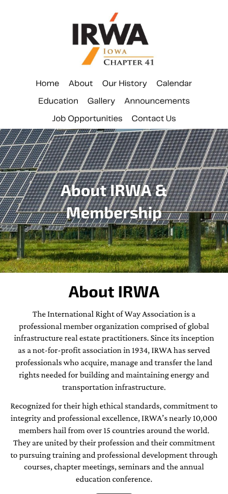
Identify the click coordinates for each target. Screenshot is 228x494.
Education (58, 101)
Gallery (101, 101)
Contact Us (154, 119)
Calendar (174, 84)
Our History (124, 84)
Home (47, 84)
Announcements (157, 101)
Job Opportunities (87, 119)
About (80, 84)
